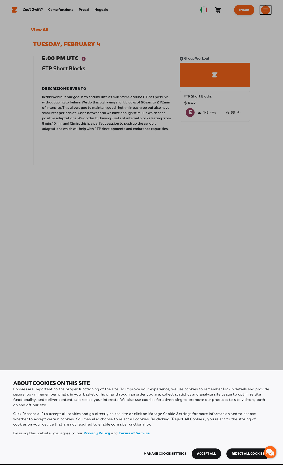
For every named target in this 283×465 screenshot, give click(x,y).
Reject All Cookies (248, 453)
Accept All (206, 453)
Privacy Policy (97, 433)
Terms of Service (134, 433)
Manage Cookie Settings (165, 453)
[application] (270, 452)
